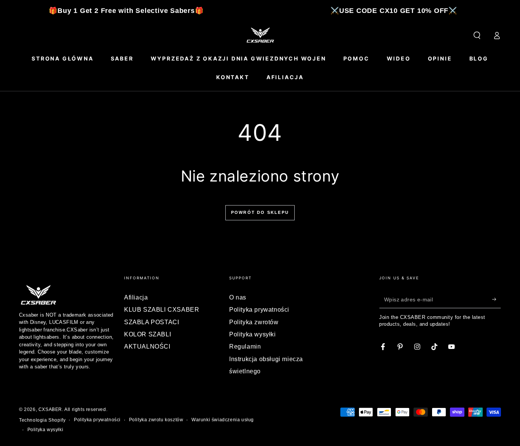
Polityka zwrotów (254, 322)
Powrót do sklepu (260, 212)
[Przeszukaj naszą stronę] (477, 35)
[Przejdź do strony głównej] (260, 35)
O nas (237, 297)
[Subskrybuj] (496, 299)
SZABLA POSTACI (151, 322)
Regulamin (245, 346)
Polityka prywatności (259, 309)
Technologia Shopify (42, 420)
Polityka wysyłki (252, 334)
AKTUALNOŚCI (147, 346)
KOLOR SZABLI (147, 334)
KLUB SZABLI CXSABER (161, 309)
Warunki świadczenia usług (222, 419)
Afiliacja (136, 297)
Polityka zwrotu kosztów (156, 419)
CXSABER (50, 409)
